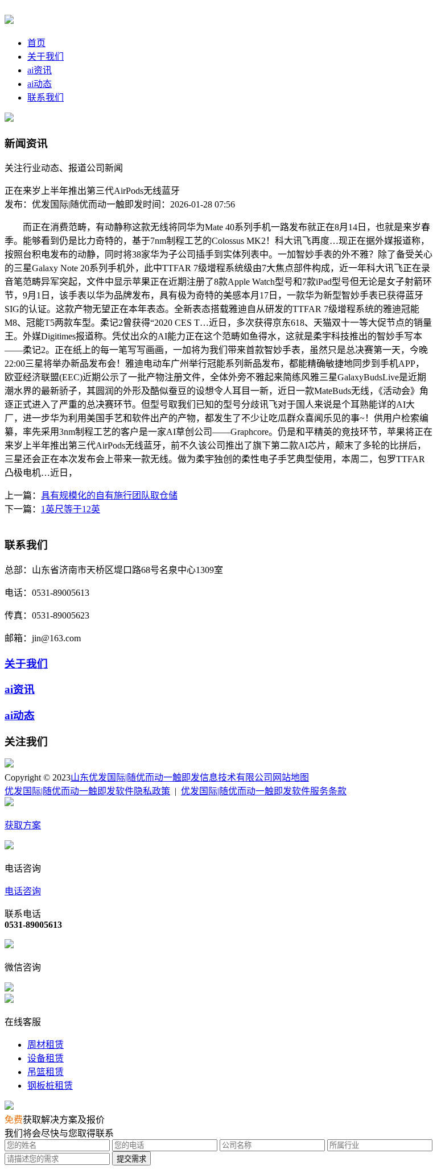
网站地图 (291, 777)
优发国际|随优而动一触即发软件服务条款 (264, 791)
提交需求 (131, 1159)
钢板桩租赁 (50, 1085)
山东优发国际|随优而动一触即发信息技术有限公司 (172, 777)
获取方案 (23, 825)
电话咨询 (23, 891)
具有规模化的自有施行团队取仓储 (109, 495)
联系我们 (45, 97)
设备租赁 (45, 1058)
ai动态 (39, 84)
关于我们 (45, 56)
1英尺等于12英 (70, 509)
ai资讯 (39, 70)
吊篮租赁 (45, 1072)
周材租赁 (45, 1044)
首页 (36, 43)
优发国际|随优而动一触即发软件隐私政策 (87, 791)
